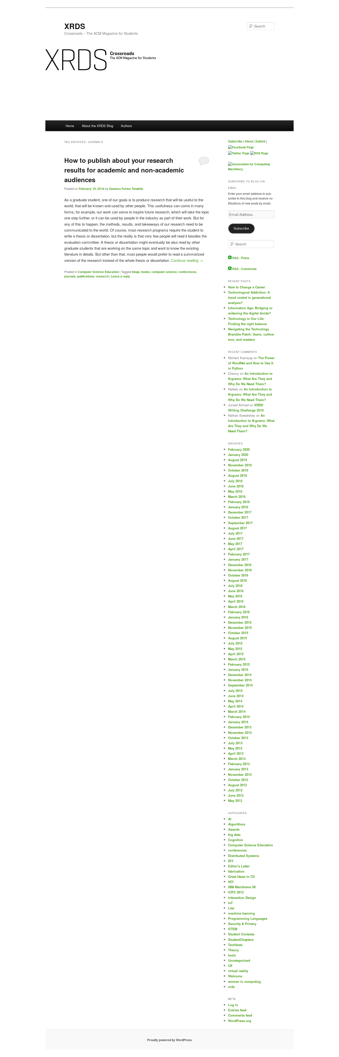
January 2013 (238, 769)
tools (232, 955)
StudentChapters (241, 939)
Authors (126, 125)
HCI (231, 881)
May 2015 (235, 648)
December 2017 (239, 512)
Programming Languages (247, 918)
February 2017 (239, 554)
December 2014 (239, 674)
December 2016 (239, 564)
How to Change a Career (246, 287)
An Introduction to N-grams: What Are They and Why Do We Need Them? (250, 378)
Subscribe (235, 141)
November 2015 (240, 627)
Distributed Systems (243, 855)
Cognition (235, 839)
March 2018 (236, 496)
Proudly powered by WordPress (169, 1040)
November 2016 (240, 570)
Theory (233, 950)
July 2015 (235, 643)
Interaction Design (242, 897)
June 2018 (235, 486)
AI (229, 819)
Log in (233, 1004)
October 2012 (238, 779)
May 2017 (235, 543)
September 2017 (240, 522)
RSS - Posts (240, 258)
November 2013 (240, 732)
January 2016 (238, 617)
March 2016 (236, 606)
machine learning (241, 913)
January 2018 (238, 507)
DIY (231, 860)
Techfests (235, 944)
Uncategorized (239, 960)
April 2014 (235, 706)
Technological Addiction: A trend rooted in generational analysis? (249, 297)
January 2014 (238, 721)
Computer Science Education (98, 272)
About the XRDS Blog (97, 125)
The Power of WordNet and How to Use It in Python (251, 363)
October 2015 (238, 632)
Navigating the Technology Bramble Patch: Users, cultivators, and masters (251, 334)
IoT (230, 902)
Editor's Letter (239, 866)
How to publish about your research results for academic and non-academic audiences (124, 170)
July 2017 (235, 533)
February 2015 (239, 664)
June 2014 (235, 695)
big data (234, 834)
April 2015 (235, 653)
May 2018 (235, 491)
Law (231, 908)
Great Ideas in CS (241, 876)
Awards (233, 829)
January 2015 (238, 669)
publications (85, 276)
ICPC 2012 (236, 892)
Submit (260, 141)
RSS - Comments (244, 269)
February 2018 (239, 501)
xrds (231, 986)
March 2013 (236, 758)
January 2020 (238, 454)
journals (70, 276)
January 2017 (238, 559)
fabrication (236, 871)
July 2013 (235, 743)
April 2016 (235, 601)
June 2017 (235, 538)
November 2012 (240, 774)
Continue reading (187, 260)
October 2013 (238, 737)
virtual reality (238, 970)
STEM (232, 928)
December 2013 (239, 727)
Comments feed (240, 1015)
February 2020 (239, 449)
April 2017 (235, 548)
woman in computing (244, 981)
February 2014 (239, 716)
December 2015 (239, 622)
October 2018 (238, 470)
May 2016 (235, 596)
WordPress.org (239, 1020)
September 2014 (240, 685)
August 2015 (237, 638)
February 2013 (239, 763)
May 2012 (235, 800)
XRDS (74, 26)
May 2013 (235, 748)
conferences (187, 272)
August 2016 (237, 580)
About (249, 141)
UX (230, 965)
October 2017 (238, 517)
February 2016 (239, 612)
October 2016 (238, 575)
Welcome (235, 976)
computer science (164, 272)
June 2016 (235, 590)
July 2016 (235, 585)
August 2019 (237, 459)
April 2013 (235, 753)
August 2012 (237, 785)
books (145, 272)
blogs (136, 272)
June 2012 (235, 795)
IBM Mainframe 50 (242, 887)
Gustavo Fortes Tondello (126, 188)
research (102, 276)
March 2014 (236, 711)
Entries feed (237, 1010)
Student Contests (241, 934)
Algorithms (236, 824)
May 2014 (235, 701)
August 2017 (237, 528)
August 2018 (237, 475)
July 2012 (235, 790)
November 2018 (240, 465)
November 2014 (240, 680)
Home (70, 125)
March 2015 (236, 659)
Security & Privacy (242, 923)
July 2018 (235, 480)
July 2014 (235, 690)
